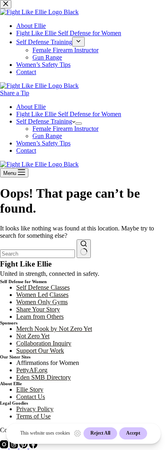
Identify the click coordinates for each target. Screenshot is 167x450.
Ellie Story (29, 389)
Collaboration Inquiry (43, 343)
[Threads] (14, 446)
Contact (26, 150)
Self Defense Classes (43, 287)
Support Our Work (40, 350)
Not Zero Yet (32, 336)
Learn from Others (40, 316)
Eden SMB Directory (43, 377)
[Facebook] (33, 446)
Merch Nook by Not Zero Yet (54, 328)
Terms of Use (33, 416)
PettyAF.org (31, 370)
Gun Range (47, 135)
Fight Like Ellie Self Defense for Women (68, 114)
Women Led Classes (42, 294)
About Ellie (31, 106)
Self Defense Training (44, 121)
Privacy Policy (35, 408)
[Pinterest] (24, 446)
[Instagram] (5, 446)
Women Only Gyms (42, 302)
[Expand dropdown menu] (78, 123)
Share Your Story (38, 309)
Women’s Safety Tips (43, 143)
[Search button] (84, 248)
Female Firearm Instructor (65, 128)
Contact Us (30, 396)
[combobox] (37, 254)
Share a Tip (14, 93)
